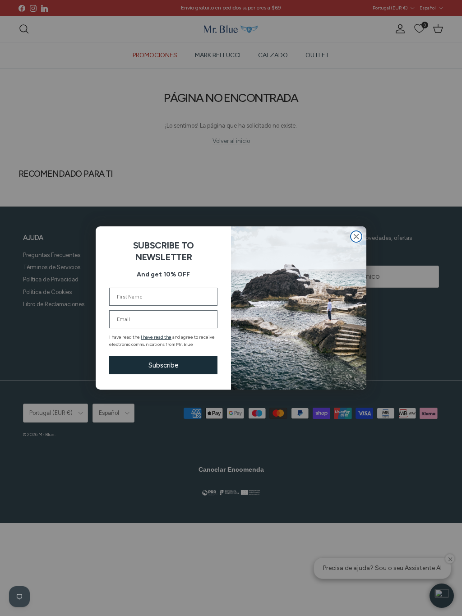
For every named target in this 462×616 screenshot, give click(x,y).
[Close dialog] (356, 236)
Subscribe (163, 365)
